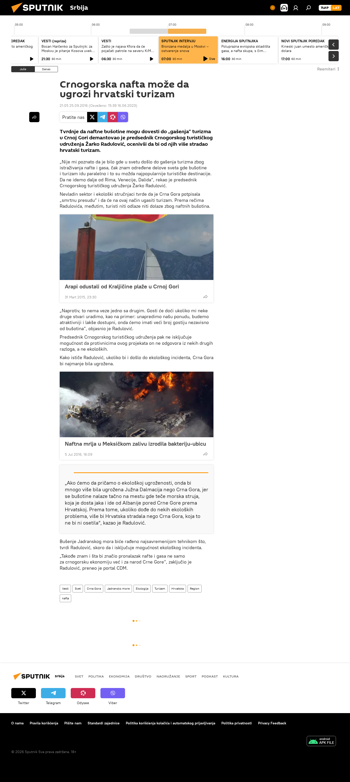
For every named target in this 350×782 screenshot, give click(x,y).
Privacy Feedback (272, 723)
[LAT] (336, 8)
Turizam (160, 588)
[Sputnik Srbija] (39, 14)
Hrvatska (177, 588)
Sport (191, 676)
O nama (17, 723)
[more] (205, 296)
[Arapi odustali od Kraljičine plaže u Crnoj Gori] (136, 247)
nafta (65, 598)
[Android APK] (321, 741)
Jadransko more (118, 588)
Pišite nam (72, 723)
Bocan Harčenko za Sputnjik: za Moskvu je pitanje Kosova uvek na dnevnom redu (67, 50)
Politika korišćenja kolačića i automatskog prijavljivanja (170, 723)
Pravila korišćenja (44, 723)
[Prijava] (296, 8)
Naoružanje (168, 676)
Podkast (210, 676)
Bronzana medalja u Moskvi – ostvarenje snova (185, 48)
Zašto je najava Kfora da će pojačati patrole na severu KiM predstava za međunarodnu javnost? (126, 53)
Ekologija (142, 588)
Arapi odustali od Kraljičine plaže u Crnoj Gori (122, 286)
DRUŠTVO (143, 676)
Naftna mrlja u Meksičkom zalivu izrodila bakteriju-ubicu (135, 443)
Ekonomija (119, 676)
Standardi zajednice (104, 723)
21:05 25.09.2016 (74, 105)
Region (194, 588)
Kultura (231, 676)
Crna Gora (94, 588)
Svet (78, 588)
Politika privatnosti (236, 723)
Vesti (65, 588)
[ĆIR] (325, 8)
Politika (96, 676)
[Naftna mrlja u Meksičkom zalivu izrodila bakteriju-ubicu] (136, 404)
